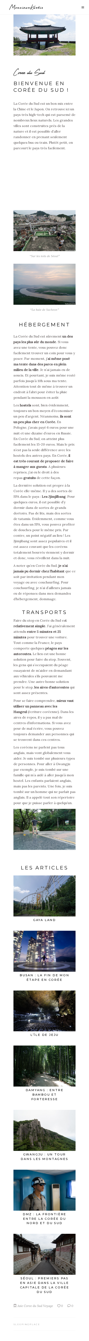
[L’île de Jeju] (44, 1011)
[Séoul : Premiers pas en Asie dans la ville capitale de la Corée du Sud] (44, 1254)
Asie (20, 1306)
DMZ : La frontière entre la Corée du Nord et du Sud (44, 1218)
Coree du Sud (33, 1306)
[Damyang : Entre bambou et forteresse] (44, 1066)
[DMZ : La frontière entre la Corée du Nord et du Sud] (44, 1190)
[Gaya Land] (44, 895)
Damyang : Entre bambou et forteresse (45, 1094)
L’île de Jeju (44, 1035)
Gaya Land (44, 920)
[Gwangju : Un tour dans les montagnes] (44, 1130)
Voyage (48, 1306)
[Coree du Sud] (44, 34)
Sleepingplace (26, 1324)
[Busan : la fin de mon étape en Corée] (44, 951)
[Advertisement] (44, 179)
